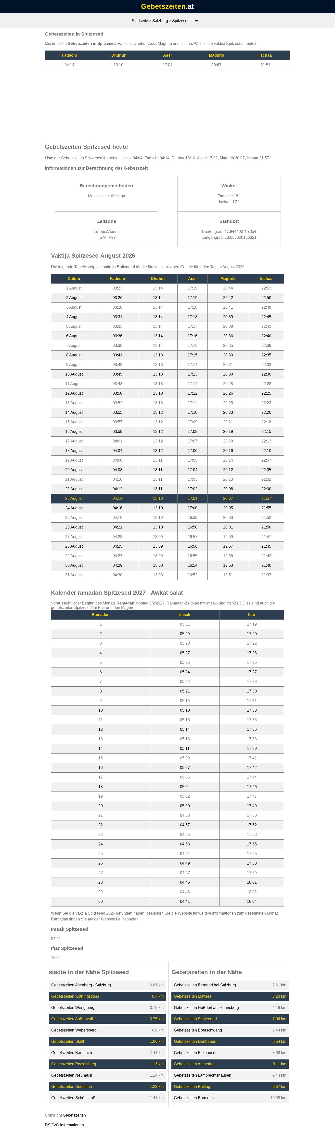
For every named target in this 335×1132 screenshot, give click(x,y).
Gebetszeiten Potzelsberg (73, 1064)
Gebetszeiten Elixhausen (196, 1053)
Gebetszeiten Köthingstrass (75, 996)
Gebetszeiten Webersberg (74, 1030)
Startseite (140, 21)
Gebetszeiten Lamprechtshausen (202, 1075)
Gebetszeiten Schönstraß (73, 1098)
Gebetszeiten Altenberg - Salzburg (81, 985)
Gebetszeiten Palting (192, 1086)
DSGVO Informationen (64, 1125)
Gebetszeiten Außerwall (72, 1019)
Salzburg (160, 21)
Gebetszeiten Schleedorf (195, 1019)
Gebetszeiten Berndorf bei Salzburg (205, 985)
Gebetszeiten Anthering (194, 1064)
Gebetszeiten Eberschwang (198, 1030)
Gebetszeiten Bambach (71, 1053)
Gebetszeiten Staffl (67, 1041)
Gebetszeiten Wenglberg (72, 1008)
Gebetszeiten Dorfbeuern (196, 1041)
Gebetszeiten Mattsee (193, 996)
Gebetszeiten (163, 6)
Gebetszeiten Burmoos (194, 1098)
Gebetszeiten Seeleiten (71, 1086)
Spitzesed (181, 21)
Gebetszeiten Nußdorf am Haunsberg (206, 1008)
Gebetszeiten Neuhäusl (71, 1075)
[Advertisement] (167, 104)
